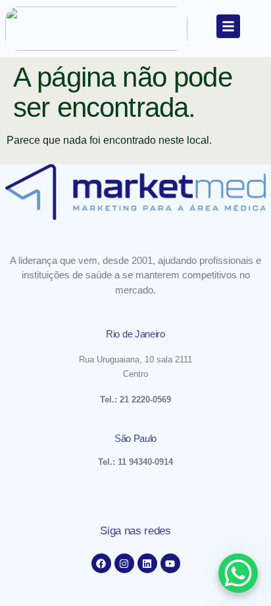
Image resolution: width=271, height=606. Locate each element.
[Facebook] (101, 563)
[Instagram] (124, 563)
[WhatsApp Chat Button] (238, 573)
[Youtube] (170, 563)
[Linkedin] (147, 563)
